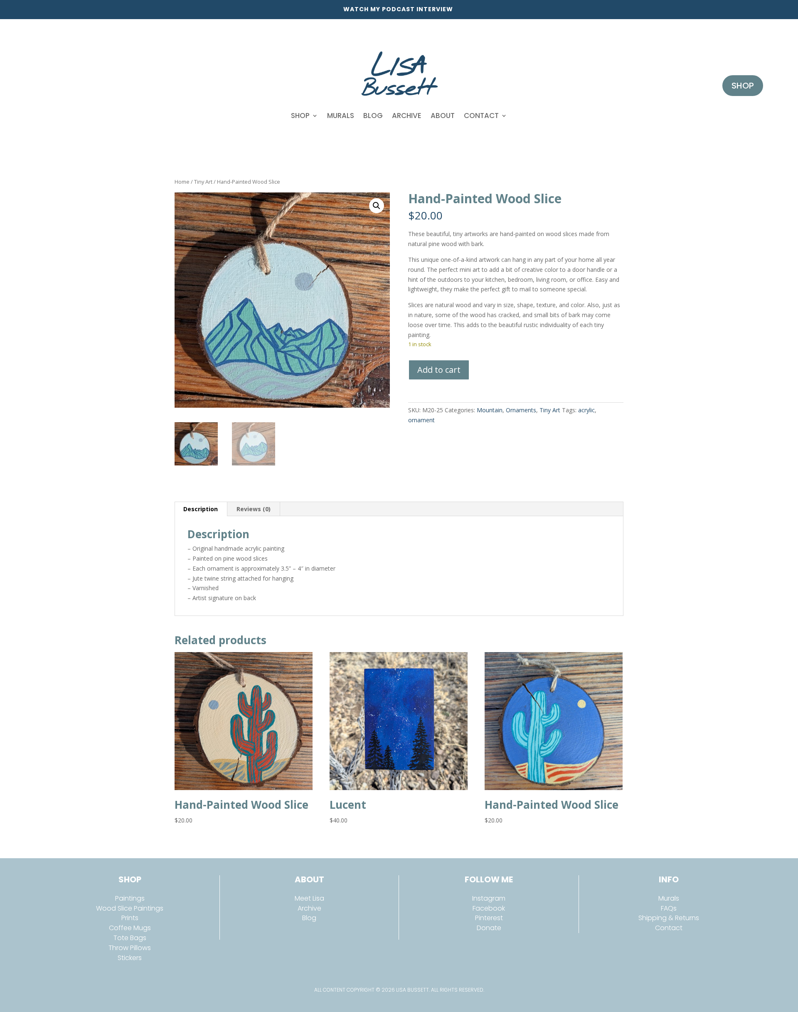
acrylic (586, 410)
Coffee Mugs (130, 928)
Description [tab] (200, 509)
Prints (129, 918)
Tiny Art (203, 181)
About (443, 116)
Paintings (130, 898)
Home (182, 181)
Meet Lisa (309, 898)
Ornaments (521, 410)
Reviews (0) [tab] (253, 509)
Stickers (130, 958)
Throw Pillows (129, 948)
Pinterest (489, 918)
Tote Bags (129, 938)
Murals (340, 116)
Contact (481, 116)
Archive (406, 116)
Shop (300, 116)
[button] (376, 205)
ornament (421, 420)
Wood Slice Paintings (129, 908)
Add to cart (439, 369)
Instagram (488, 898)
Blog (373, 116)
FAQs (669, 908)
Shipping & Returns (668, 918)
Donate (489, 928)
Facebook (489, 908)
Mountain (489, 410)
